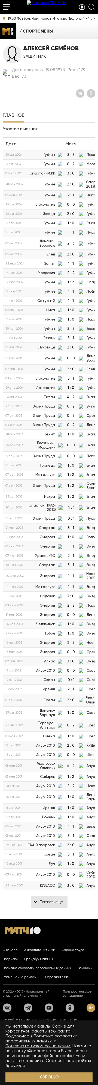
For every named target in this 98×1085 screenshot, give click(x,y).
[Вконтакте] (80, 93)
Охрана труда (73, 950)
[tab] (13, 116)
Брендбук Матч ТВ (38, 959)
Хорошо (49, 1077)
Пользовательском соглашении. (38, 1045)
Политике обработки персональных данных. (41, 1038)
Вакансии (85, 968)
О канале (10, 950)
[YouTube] (49, 1007)
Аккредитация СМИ (39, 950)
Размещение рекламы (21, 977)
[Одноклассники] (91, 93)
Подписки (10, 959)
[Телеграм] (28, 1007)
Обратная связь (57, 977)
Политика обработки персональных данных (37, 968)
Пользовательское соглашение (77, 993)
